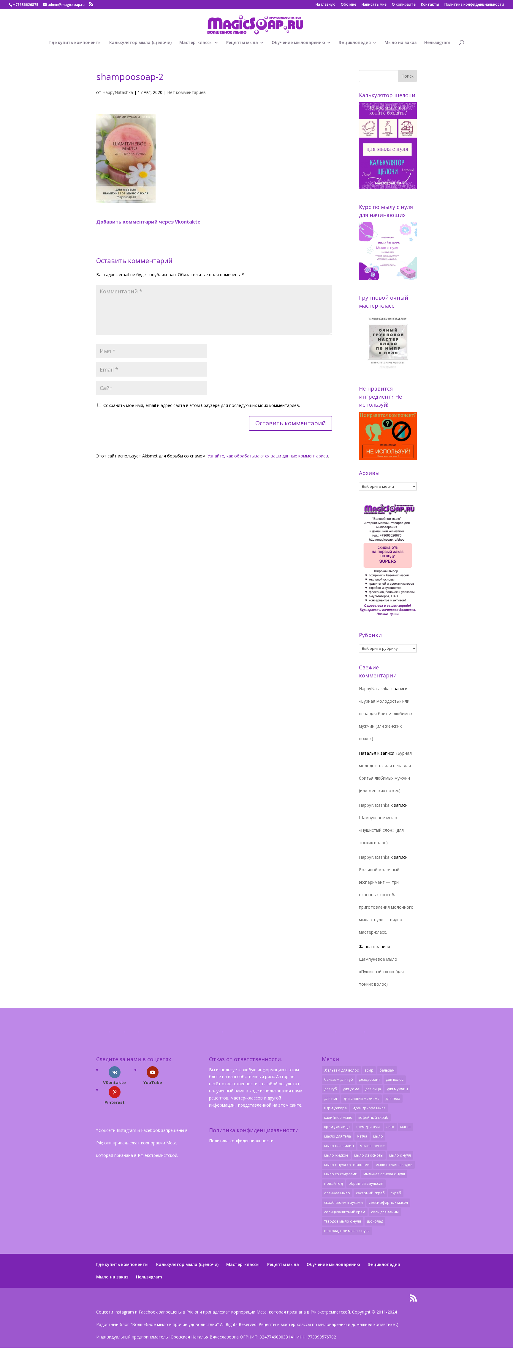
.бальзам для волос (341, 1070)
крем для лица (337, 1126)
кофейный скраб (373, 1117)
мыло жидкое (336, 1155)
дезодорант (369, 1079)
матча (362, 1136)
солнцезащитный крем (344, 1212)
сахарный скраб (370, 1193)
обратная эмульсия (366, 1183)
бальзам (387, 1070)
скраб (396, 1193)
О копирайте (404, 5)
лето (390, 1126)
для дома (351, 1088)
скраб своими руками (343, 1202)
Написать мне (374, 5)
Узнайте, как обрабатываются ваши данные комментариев (268, 456)
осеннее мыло (337, 1193)
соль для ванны (385, 1212)
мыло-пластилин (339, 1145)
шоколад (375, 1221)
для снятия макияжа (361, 1098)
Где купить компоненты (75, 42)
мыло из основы (368, 1155)
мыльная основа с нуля (384, 1173)
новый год (333, 1183)
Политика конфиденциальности (474, 5)
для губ (330, 1088)
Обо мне (348, 5)
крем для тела (368, 1126)
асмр (369, 1070)
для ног (331, 1098)
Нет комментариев (186, 92)
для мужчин (397, 1088)
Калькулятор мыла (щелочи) (140, 42)
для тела (392, 1098)
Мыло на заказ (400, 42)
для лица (373, 1088)
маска (405, 1126)
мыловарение (372, 1145)
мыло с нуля (400, 1155)
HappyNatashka (117, 92)
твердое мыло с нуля (342, 1221)
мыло (378, 1136)
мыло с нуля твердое (394, 1164)
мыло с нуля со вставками (347, 1164)
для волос (394, 1079)
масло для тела (337, 1136)
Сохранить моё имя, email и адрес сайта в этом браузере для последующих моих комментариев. (201, 405)
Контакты (430, 5)
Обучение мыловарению (298, 42)
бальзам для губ (338, 1079)
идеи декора (335, 1108)
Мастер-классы (196, 42)
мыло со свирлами (340, 1173)
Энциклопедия (355, 42)
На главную (325, 5)
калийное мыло (338, 1117)
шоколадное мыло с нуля (347, 1230)
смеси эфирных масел (388, 1202)
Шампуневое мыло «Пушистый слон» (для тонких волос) (381, 830)
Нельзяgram (437, 42)
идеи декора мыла (369, 1108)
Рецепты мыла (242, 42)
